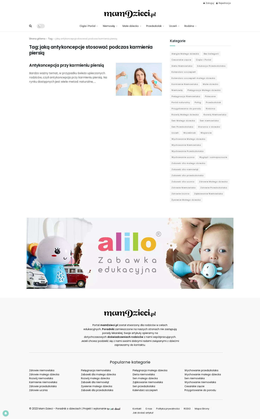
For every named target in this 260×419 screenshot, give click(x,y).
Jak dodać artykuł (143, 412)
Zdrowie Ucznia (180, 193)
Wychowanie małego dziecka (202, 374)
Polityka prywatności (168, 408)
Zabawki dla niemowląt (185, 169)
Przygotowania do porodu (186, 108)
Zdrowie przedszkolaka (43, 386)
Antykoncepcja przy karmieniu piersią (66, 65)
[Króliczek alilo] (130, 253)
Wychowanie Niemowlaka (186, 145)
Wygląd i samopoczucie (213, 157)
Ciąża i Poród (87, 26)
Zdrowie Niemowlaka (184, 187)
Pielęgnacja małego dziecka (150, 370)
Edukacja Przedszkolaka (211, 66)
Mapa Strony (202, 408)
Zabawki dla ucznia (183, 181)
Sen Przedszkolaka (182, 126)
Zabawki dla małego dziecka (188, 163)
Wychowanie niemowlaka (200, 382)
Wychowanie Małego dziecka (188, 139)
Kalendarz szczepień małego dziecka (193, 78)
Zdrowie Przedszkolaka (213, 187)
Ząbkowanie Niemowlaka (208, 193)
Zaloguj (209, 3)
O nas (148, 408)
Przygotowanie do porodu (200, 390)
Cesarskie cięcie (181, 59)
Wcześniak (189, 132)
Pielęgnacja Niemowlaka (186, 96)
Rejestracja (224, 3)
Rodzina (189, 26)
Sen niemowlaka (209, 120)
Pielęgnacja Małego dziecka (204, 90)
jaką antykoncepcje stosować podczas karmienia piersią (86, 38)
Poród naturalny (181, 102)
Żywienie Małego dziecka (186, 199)
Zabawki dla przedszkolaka (188, 175)
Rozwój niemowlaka (41, 378)
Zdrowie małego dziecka (44, 374)
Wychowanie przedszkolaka (201, 370)
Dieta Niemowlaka (182, 66)
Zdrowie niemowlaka (41, 370)
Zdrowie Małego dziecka (213, 181)
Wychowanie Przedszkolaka (188, 151)
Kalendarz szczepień (184, 72)
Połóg (198, 102)
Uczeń (173, 26)
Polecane (210, 96)
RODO (187, 408)
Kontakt (137, 408)
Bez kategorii (211, 53)
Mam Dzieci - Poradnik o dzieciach (60, 408)
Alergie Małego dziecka (185, 53)
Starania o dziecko (209, 126)
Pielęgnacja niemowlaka (96, 370)
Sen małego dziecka (145, 378)
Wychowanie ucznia (183, 157)
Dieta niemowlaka (144, 374)
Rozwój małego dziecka (95, 378)
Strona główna (37, 38)
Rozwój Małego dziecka (185, 114)
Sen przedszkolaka (144, 386)
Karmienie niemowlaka (43, 382)
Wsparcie (206, 132)
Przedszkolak (154, 26)
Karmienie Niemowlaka (185, 84)
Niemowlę (109, 26)
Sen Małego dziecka (183, 120)
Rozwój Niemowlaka (215, 114)
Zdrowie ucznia (38, 390)
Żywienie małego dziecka (96, 386)
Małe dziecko (131, 26)
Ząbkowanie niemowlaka (148, 382)
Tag (50, 38)
